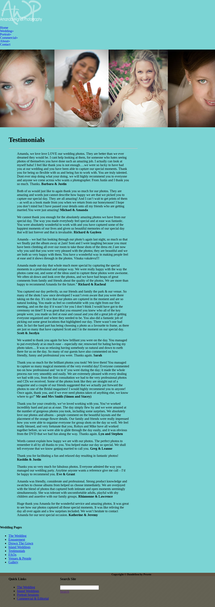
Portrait (5, 34)
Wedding (7, 31)
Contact (5, 44)
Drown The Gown (20, 543)
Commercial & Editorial (33, 598)
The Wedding (17, 535)
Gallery (13, 562)
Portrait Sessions (28, 594)
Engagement (16, 539)
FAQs (12, 554)
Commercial (9, 37)
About (5, 41)
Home (4, 27)
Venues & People (19, 558)
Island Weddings (19, 547)
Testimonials (16, 551)
